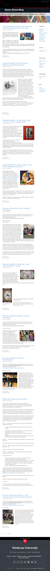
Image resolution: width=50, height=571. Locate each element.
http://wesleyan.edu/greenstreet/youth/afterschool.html (13, 505)
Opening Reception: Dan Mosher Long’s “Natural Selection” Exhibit (16, 265)
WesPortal (19, 556)
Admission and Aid (30, 6)
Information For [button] (45, 1)
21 (6, 533)
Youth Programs (42, 41)
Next (9, 533)
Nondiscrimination (40, 568)
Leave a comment (6, 56)
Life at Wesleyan (38, 6)
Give (40, 1)
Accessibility (28, 568)
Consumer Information (34, 568)
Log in (40, 87)
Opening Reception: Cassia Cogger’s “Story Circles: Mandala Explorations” (17, 166)
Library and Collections (24, 557)
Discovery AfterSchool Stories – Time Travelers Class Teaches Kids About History (17, 496)
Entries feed (41, 88)
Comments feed (42, 90)
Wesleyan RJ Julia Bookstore (34, 556)
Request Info (30, 1)
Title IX (24, 568)
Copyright (18, 568)
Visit (35, 1)
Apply (38, 1)
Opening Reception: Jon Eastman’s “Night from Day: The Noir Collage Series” (17, 121)
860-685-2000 (37, 552)
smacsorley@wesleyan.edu (12, 472)
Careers (14, 556)
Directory (25, 556)
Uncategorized (6, 55)
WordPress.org (42, 91)
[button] (48, 6)
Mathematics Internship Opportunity (15, 399)
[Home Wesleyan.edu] (25, 541)
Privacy (21, 568)
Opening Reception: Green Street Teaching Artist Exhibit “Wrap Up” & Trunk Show (17, 27)
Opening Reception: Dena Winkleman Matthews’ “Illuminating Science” (15, 64)
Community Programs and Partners (42, 30)
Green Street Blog (14, 9)
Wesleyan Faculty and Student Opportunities (42, 38)
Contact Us (9, 556)
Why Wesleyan (16, 6)
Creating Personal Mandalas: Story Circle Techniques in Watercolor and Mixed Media (10, 178)
